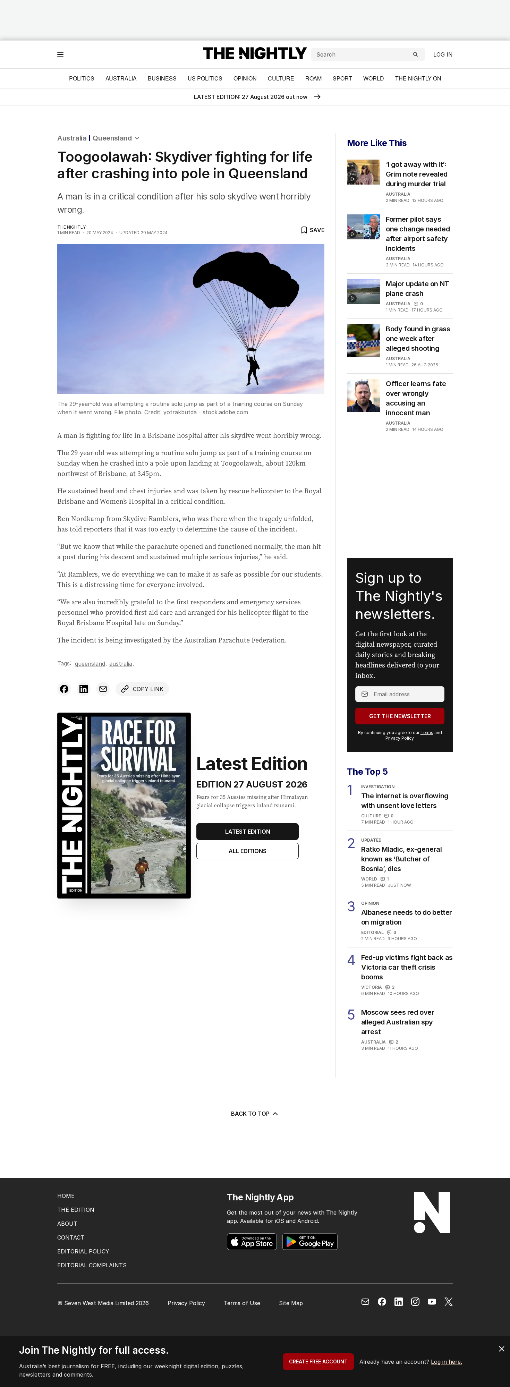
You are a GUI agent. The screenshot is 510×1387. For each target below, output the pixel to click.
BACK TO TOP (250, 1113)
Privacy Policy (399, 738)
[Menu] (60, 54)
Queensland (112, 138)
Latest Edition (247, 831)
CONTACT (70, 1237)
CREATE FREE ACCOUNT (318, 1361)
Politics (81, 78)
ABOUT (67, 1223)
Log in (443, 54)
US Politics (205, 78)
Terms (426, 732)
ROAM (313, 78)
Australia (121, 78)
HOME (66, 1195)
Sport (342, 78)
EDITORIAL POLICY (83, 1251)
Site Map (291, 1303)
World (373, 78)
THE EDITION (75, 1209)
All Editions (247, 851)
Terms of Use (242, 1303)
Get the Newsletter (400, 716)
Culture (281, 78)
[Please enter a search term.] (415, 54)
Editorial (372, 932)
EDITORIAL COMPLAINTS (92, 1265)
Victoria (371, 987)
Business (162, 78)
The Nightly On (418, 78)
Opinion (245, 78)
